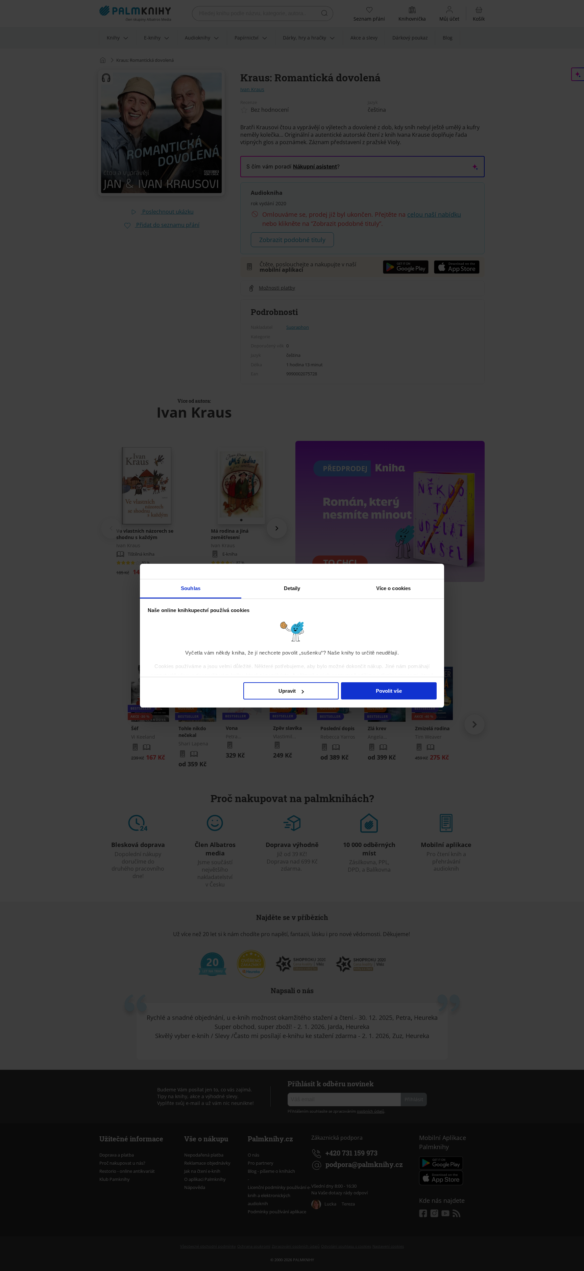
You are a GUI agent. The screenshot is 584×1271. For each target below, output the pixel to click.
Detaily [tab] (292, 588)
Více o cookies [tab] (393, 588)
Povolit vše (389, 691)
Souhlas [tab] (190, 588)
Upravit (287, 691)
